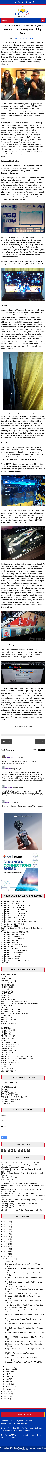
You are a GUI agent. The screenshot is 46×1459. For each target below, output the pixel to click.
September (10, 1369)
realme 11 (4, 1067)
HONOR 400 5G (7, 993)
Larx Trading (5, 963)
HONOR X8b (6, 1034)
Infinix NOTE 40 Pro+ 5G (10, 1020)
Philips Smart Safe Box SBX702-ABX (15, 932)
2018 (6, 1242)
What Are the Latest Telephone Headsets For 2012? (24, 1341)
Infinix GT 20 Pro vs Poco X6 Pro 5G (14, 1014)
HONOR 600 (6, 979)
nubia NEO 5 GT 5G (8, 983)
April (7, 1381)
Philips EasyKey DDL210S (11, 955)
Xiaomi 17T (5, 977)
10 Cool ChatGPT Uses (10, 1179)
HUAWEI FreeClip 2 (8, 1087)
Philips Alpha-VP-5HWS (10, 959)
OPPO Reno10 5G (8, 1046)
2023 (6, 1229)
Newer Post (6, 741)
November (10, 1261)
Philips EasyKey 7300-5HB (11, 944)
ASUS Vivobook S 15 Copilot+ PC (14, 1097)
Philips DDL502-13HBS (10, 903)
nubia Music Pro (7, 991)
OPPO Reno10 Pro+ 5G (10, 1044)
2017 (6, 1244)
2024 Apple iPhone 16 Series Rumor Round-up (19, 1183)
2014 (6, 1251)
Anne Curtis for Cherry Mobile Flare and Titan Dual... (25, 1305)
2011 (6, 1391)
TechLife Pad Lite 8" (8, 1093)
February (9, 1386)
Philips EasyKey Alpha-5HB (11, 936)
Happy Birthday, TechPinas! (15, 1307)
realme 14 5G (6, 995)
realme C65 (5, 1016)
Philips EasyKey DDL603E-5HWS (14, 950)
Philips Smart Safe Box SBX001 (13, 934)
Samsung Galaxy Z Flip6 (10, 1011)
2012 (6, 1256)
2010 (6, 1394)
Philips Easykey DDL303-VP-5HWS (14, 946)
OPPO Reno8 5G (7, 1052)
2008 (6, 1399)
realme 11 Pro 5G (7, 1065)
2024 (6, 1227)
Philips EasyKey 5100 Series (12, 952)
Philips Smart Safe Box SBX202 (13, 918)
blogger (41, 749)
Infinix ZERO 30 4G (8, 1071)
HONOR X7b (6, 1032)
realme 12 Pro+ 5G (8, 1030)
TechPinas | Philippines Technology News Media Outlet (30, 1449)
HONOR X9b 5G (7, 1038)
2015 (6, 1249)
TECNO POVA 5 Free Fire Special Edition (17, 1059)
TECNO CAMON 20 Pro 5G (11, 1063)
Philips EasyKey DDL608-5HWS (13, 938)
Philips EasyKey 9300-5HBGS (12, 957)
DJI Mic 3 (4, 1091)
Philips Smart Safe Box (9, 940)
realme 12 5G (6, 1026)
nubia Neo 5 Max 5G (9, 975)
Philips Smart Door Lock (10, 942)
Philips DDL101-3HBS (9, 948)
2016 (6, 1246)
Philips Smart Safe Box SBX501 (13, 901)
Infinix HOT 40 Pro (8, 1069)
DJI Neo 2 (5, 1089)
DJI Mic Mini (5, 1103)
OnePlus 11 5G (6, 1048)
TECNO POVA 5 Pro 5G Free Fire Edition (16, 1057)
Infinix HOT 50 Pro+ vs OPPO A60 (14, 1001)
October (9, 1367)
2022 (6, 1232)
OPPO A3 (4, 1007)
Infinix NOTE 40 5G (8, 1018)
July (7, 1374)
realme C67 (5, 1040)
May (7, 1379)
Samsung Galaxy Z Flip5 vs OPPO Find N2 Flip (19, 1204)
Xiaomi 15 (5, 989)
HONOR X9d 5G (7, 987)
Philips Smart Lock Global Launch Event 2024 (18, 922)
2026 (6, 1222)
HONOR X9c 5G (7, 997)
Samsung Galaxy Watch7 (10, 1099)
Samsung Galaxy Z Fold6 (10, 1009)
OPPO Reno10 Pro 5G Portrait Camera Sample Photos (22, 1210)
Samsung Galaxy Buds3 (10, 1101)
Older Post (40, 741)
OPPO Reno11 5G (8, 1036)
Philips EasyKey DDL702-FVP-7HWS (15, 905)
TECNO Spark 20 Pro (9, 1061)
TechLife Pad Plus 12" (9, 1095)
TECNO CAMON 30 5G (10, 1024)
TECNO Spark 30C (8, 999)
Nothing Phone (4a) (8, 981)
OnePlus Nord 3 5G (8, 1050)
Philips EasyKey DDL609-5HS (12, 924)
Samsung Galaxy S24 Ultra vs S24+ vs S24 (17, 1193)
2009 (6, 1396)
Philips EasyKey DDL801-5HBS (13, 910)
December (10, 1259)
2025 (6, 1224)
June (8, 1376)
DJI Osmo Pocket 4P (9, 1083)
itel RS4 (4, 1022)
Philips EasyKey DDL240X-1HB (13, 920)
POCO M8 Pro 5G (8, 985)
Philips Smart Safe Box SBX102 (13, 907)
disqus (34, 749)
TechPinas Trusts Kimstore (15, 1286)
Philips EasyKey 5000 (9, 926)
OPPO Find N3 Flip (8, 1042)
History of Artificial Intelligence (12, 1177)
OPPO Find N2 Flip (8, 1208)
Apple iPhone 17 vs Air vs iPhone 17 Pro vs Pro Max (21, 1163)
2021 (6, 1234)
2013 (6, 1254)
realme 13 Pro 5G (7, 1005)
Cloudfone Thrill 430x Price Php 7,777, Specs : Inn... (25, 1293)
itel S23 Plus (6, 1028)
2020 (6, 1237)
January (9, 1389)
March (8, 1384)
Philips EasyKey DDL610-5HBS (13, 914)
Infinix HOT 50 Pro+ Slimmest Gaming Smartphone (20, 1003)
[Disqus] (23, 780)
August (8, 1371)
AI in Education (6, 1181)
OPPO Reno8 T (7, 1054)
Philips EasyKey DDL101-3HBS (13, 916)
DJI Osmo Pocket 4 (8, 1085)
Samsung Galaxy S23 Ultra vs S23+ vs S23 (17, 1206)
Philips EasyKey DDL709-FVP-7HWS (15, 961)
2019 (6, 1239)
